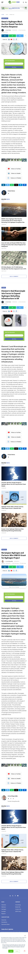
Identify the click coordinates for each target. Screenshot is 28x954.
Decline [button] (17, 951)
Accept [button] (11, 951)
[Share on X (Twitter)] (19, 35)
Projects (4, 549)
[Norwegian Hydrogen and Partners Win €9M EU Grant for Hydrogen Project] (14, 580)
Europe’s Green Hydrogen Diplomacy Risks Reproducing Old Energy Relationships (12, 530)
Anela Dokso (8, 30)
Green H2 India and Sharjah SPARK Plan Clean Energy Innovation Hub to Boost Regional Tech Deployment (13, 244)
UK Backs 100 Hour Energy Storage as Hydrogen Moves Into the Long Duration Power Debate (13, 484)
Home (7, 14)
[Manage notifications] (24, 951)
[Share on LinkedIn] (5, 35)
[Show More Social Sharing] (25, 35)
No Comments (22, 30)
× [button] (25, 935)
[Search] (26, 2)
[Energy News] (14, 2)
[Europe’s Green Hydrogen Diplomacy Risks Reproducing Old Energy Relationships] (14, 520)
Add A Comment (14, 276)
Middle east (12, 14)
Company (17, 902)
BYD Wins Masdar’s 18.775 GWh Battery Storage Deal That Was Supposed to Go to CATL (13, 268)
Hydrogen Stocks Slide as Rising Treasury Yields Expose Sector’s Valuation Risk (12, 507)
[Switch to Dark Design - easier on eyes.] (23, 2)
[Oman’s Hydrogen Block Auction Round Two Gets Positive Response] (14, 49)
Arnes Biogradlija (9, 561)
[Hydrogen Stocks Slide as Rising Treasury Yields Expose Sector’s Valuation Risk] (14, 498)
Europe (3, 287)
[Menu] (2, 2)
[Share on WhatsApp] (12, 35)
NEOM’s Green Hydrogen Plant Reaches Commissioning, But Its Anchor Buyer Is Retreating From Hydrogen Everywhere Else (12, 220)
